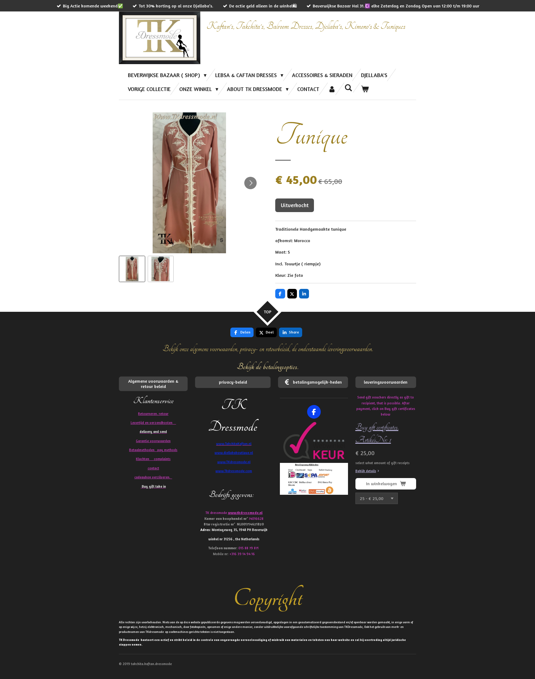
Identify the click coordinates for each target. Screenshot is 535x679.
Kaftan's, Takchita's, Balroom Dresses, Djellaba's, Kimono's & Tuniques (306, 26)
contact (153, 468)
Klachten (153, 459)
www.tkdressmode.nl (245, 513)
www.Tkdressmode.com (233, 471)
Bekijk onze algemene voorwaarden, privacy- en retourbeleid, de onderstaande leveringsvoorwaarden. (268, 349)
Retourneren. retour (153, 413)
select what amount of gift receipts (382, 463)
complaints (162, 459)
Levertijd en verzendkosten (153, 422)
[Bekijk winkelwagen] (365, 89)
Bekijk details (365, 471)
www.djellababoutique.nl (234, 452)
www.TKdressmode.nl (233, 462)
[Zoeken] (348, 88)
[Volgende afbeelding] (250, 183)
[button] (132, 269)
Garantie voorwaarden (153, 441)
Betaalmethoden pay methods (153, 450)
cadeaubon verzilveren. (153, 477)
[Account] (332, 89)
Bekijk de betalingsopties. (267, 367)
